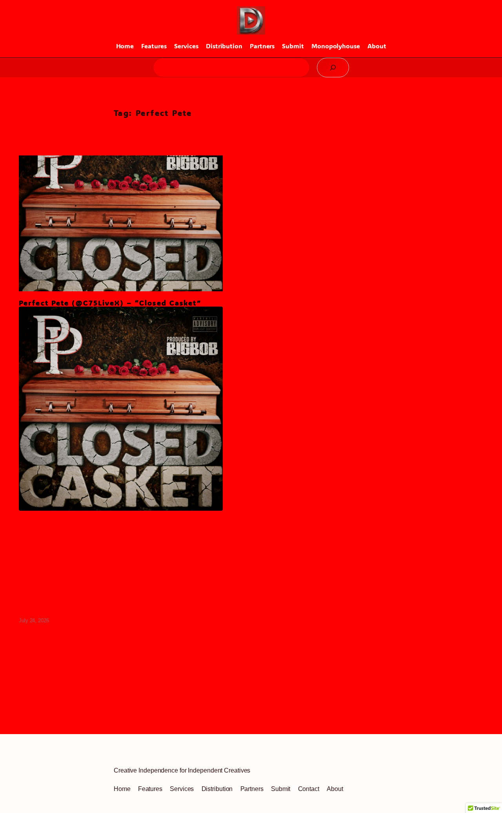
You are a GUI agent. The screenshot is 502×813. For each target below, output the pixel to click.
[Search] (333, 67)
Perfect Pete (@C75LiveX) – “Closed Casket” (110, 303)
